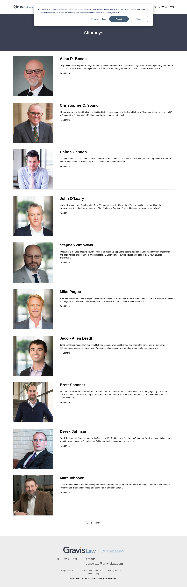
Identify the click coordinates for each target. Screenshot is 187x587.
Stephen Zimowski (76, 245)
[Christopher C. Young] (33, 123)
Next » (97, 523)
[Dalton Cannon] (33, 169)
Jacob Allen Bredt (76, 338)
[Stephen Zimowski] (33, 262)
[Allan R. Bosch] (33, 76)
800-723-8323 (67, 559)
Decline (139, 19)
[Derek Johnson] (33, 449)
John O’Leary (72, 198)
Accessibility (93, 573)
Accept (119, 19)
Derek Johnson (73, 431)
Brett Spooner (72, 385)
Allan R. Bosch (73, 59)
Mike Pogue (70, 292)
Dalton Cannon (73, 152)
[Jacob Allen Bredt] (33, 355)
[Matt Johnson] (33, 495)
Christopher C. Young (79, 105)
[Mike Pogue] (33, 309)
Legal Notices (67, 570)
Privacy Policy (114, 570)
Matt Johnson (72, 478)
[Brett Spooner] (33, 402)
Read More (65, 73)
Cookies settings (98, 19)
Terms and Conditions (91, 570)
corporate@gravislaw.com (104, 563)
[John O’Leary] (33, 216)
